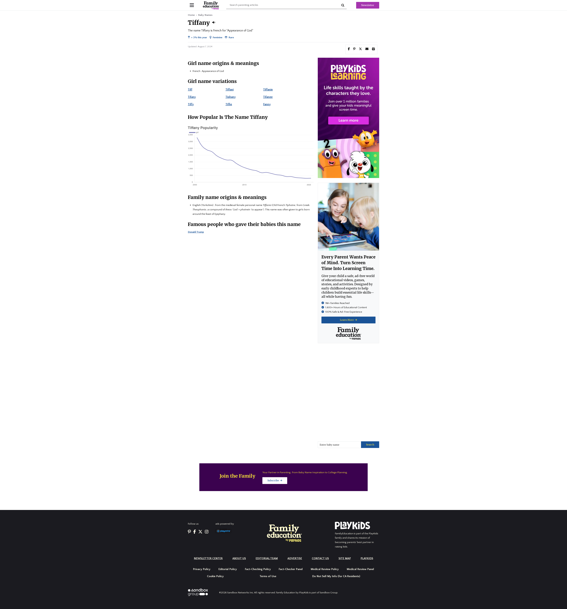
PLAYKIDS (367, 558)
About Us (239, 558)
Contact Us (320, 558)
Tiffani (229, 89)
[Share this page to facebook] (349, 49)
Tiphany (230, 97)
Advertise (294, 558)
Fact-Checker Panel (291, 569)
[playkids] (348, 117)
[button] (213, 22)
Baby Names (205, 15)
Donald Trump (196, 232)
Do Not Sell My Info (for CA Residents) (336, 576)
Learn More (347, 319)
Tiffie (228, 104)
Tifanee (268, 97)
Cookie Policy (215, 576)
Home (191, 15)
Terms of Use (268, 576)
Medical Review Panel (360, 569)
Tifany (192, 97)
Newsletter (367, 5)
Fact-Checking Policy (258, 569)
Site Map (345, 558)
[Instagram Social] (206, 532)
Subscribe (273, 480)
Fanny (267, 104)
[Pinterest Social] (189, 532)
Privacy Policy (201, 569)
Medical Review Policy (325, 569)
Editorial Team (267, 558)
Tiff (190, 89)
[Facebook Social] (194, 532)
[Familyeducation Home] (284, 532)
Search (370, 444)
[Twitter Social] (200, 532)
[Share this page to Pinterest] (354, 49)
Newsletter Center (208, 558)
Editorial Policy (227, 569)
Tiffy (191, 104)
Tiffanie (268, 89)
